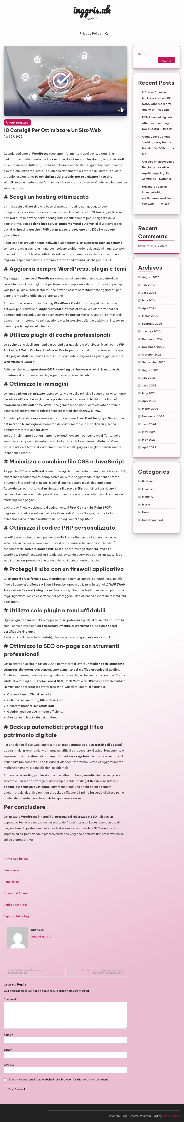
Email (8, 1049)
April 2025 (149, 401)
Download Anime (16, 893)
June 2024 (149, 424)
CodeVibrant (171, 1116)
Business (148, 481)
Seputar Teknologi (16, 916)
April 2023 (149, 447)
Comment (11, 999)
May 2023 (149, 439)
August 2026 (151, 277)
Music (146, 504)
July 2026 (148, 285)
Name (8, 1034)
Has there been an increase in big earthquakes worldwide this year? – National (158, 195)
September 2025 (153, 362)
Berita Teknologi (15, 905)
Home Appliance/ (16, 859)
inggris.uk (92, 9)
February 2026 (152, 323)
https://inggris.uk (41, 936)
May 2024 (149, 432)
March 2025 (150, 408)
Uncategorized (17, 122)
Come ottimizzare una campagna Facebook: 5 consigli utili (102, 971)
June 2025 (149, 385)
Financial (148, 489)
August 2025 (151, 370)
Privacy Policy (90, 33)
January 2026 (151, 331)
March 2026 (150, 316)
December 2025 (153, 339)
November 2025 (153, 347)
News (146, 512)
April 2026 (149, 308)
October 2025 (152, 354)
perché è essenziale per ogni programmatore (25, 971)
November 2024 (153, 416)
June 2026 (149, 292)
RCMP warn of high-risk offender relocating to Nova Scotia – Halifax (158, 123)
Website (9, 1064)
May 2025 (149, 393)
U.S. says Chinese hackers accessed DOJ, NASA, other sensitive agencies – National (157, 101)
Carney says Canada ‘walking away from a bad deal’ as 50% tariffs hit (158, 145)
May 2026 (149, 300)
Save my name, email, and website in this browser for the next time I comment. (59, 1079)
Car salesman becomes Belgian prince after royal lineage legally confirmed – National (158, 170)
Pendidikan (11, 870)
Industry (147, 497)
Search (142, 54)
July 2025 (148, 377)
